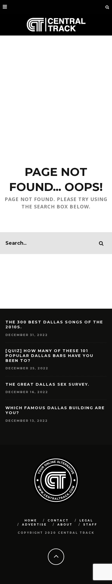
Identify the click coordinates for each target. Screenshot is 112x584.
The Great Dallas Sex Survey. (47, 384)
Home (30, 520)
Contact (58, 520)
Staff (90, 524)
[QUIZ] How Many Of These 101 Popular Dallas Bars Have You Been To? (49, 355)
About (65, 524)
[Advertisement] (56, 94)
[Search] (107, 7)
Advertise (34, 524)
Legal (86, 520)
